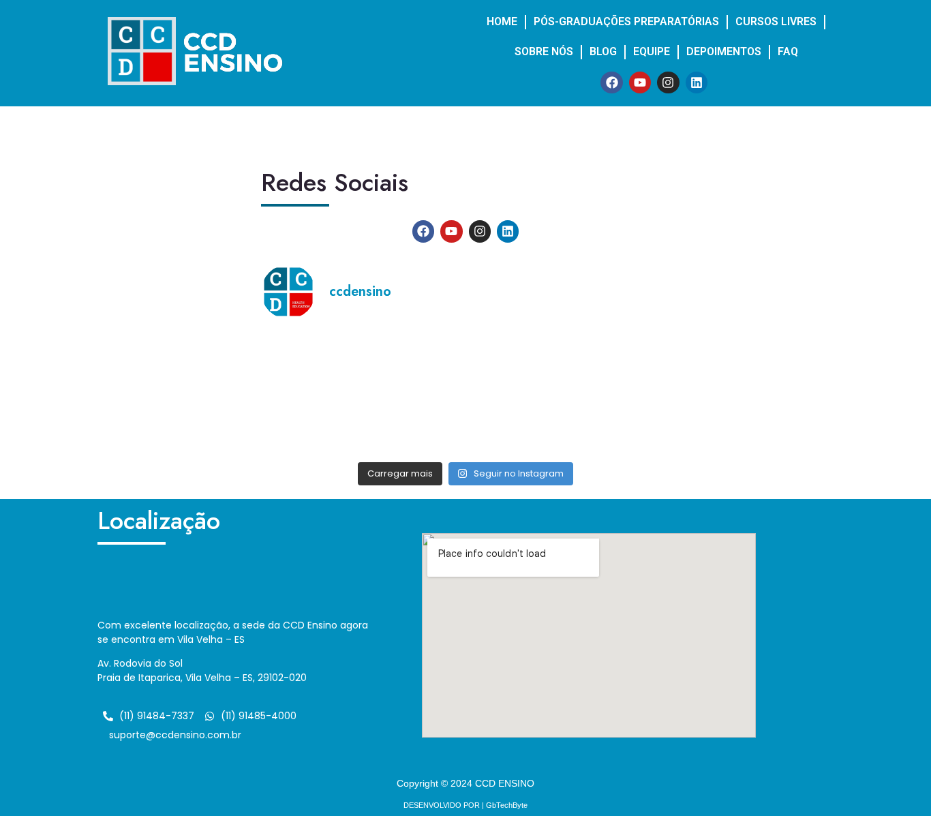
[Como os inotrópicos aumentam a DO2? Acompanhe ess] (622, 362)
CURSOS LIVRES (775, 21)
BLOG (603, 51)
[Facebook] (611, 82)
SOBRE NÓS (544, 51)
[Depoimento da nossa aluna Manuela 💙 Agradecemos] (517, 423)
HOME (502, 21)
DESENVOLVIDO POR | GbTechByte (465, 805)
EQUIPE (651, 51)
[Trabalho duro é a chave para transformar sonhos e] (414, 362)
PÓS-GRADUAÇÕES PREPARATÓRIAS (626, 21)
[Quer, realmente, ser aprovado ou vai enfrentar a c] (309, 423)
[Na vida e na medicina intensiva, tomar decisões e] (622, 423)
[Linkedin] (696, 82)
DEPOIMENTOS (723, 51)
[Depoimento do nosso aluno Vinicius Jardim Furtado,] (414, 423)
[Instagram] (668, 82)
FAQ (788, 51)
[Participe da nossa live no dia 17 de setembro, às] (517, 362)
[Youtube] (640, 82)
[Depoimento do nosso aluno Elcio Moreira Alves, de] (309, 362)
